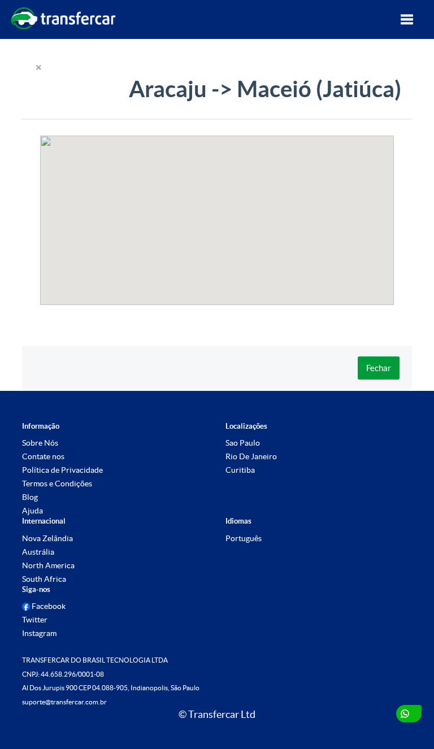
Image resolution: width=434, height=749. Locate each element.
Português (243, 538)
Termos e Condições (57, 483)
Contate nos (43, 456)
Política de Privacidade (62, 469)
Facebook (48, 606)
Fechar (378, 368)
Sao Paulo (242, 442)
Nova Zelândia (47, 538)
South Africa (44, 578)
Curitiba (240, 469)
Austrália (38, 551)
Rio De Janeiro (251, 456)
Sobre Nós (40, 442)
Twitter (34, 619)
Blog (30, 497)
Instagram (39, 633)
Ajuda (32, 510)
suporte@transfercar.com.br (64, 702)
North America (48, 565)
